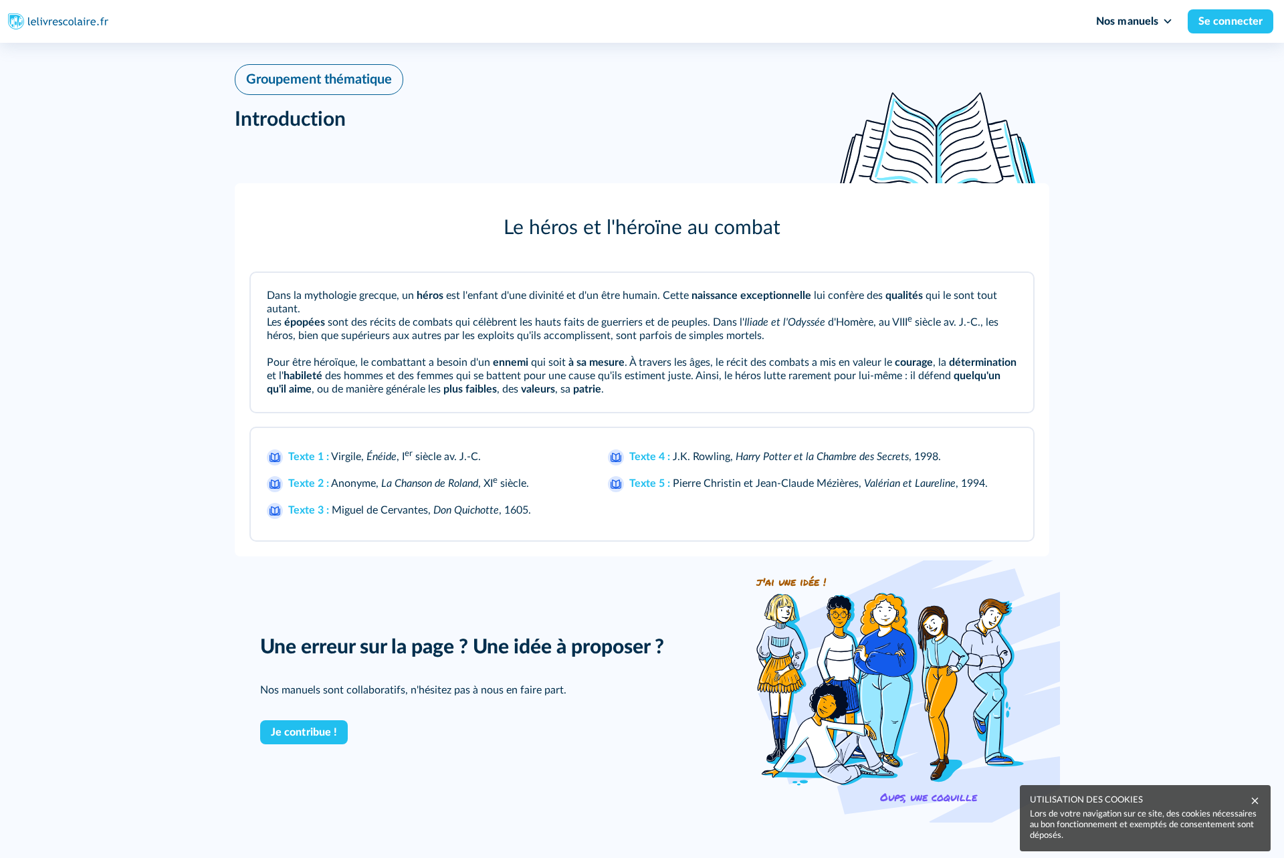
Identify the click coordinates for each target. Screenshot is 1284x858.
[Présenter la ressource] (1005, 301)
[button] (642, 228)
